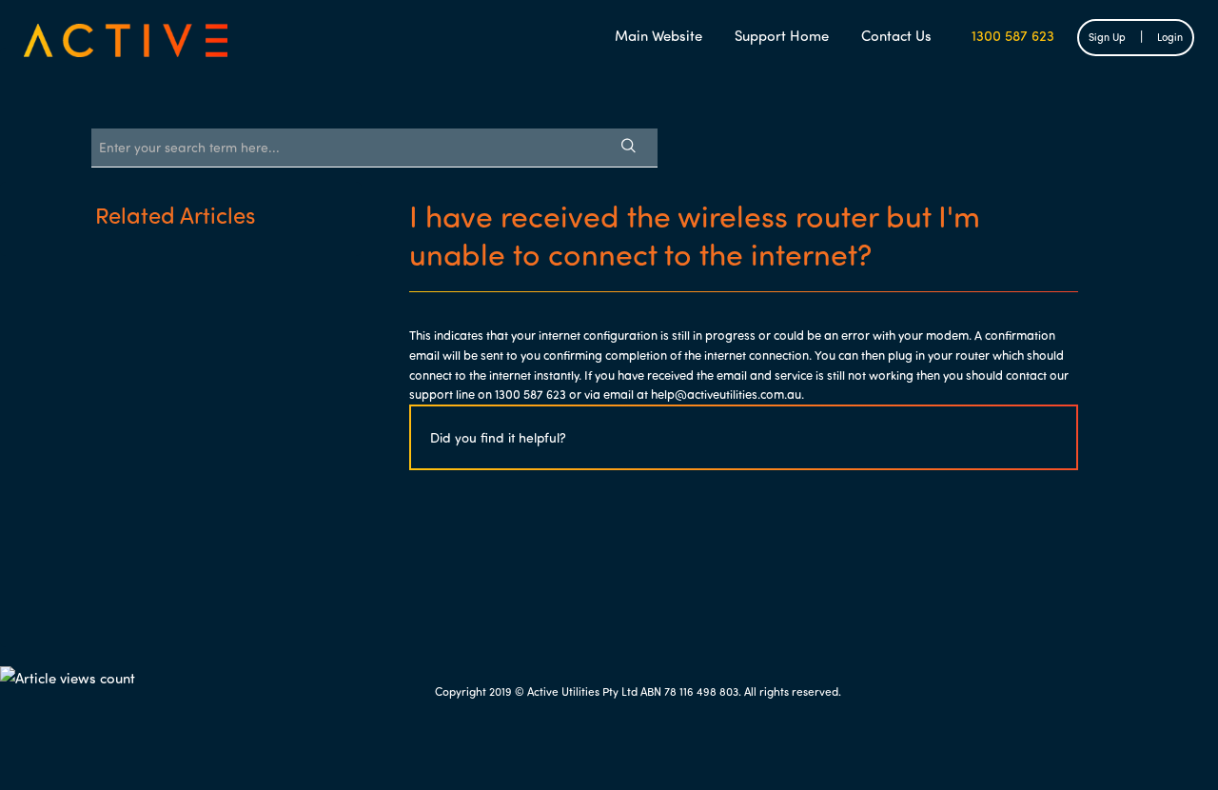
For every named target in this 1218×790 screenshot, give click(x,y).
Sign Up (1107, 37)
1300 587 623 (1009, 35)
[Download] (574, 140)
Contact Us (896, 35)
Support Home (782, 35)
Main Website (658, 35)
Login (1170, 37)
